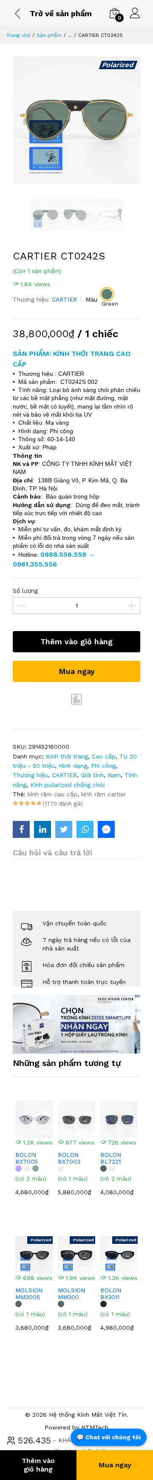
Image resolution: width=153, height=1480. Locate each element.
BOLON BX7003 (69, 1158)
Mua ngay (77, 671)
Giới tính (92, 775)
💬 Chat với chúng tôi (108, 1437)
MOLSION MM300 (71, 1294)
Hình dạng (73, 765)
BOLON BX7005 (26, 1158)
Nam (114, 775)
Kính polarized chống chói (67, 784)
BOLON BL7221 (110, 1158)
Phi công (103, 765)
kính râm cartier (103, 794)
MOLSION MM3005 (28, 1294)
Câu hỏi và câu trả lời (52, 852)
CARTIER (64, 299)
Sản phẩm (49, 35)
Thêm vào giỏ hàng (76, 641)
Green (110, 303)
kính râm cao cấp (52, 794)
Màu (91, 299)
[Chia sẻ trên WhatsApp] (85, 829)
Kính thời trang (67, 756)
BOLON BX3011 (110, 1294)
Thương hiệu (30, 775)
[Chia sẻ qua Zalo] (106, 829)
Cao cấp (104, 756)
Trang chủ (18, 35)
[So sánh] (76, 699)
